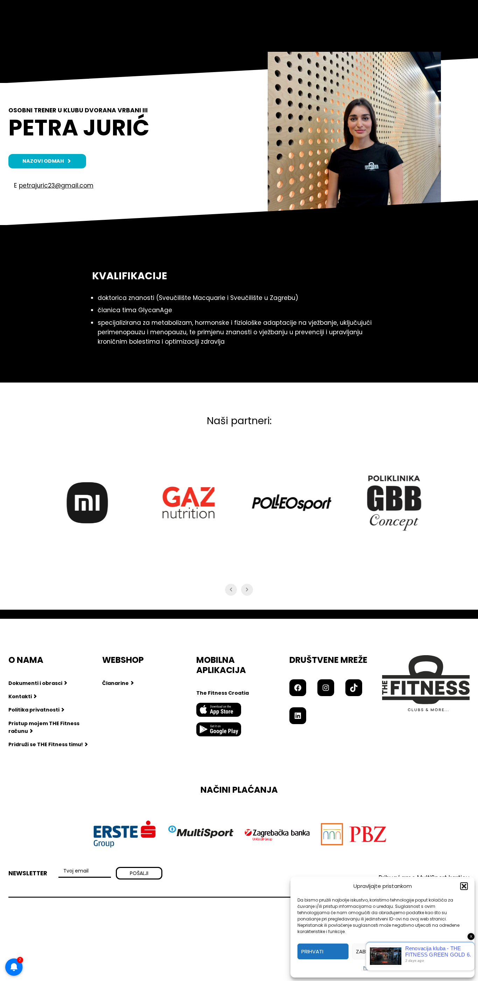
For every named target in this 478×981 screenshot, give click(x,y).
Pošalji (139, 873)
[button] (464, 886)
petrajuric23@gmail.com (56, 185)
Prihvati (312, 951)
